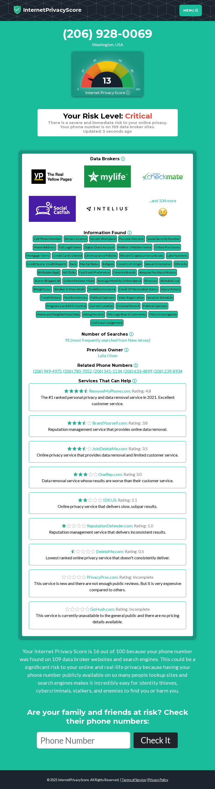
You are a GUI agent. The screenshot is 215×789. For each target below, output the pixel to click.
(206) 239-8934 (168, 370)
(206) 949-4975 (47, 370)
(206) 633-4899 (137, 370)
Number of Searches (107, 334)
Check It (155, 740)
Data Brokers (107, 158)
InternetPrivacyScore (52, 10)
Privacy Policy (158, 780)
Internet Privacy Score (107, 92)
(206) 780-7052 (77, 370)
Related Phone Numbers (107, 365)
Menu (189, 10)
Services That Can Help (107, 380)
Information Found (108, 232)
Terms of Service (134, 780)
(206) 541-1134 (107, 370)
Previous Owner (107, 349)
